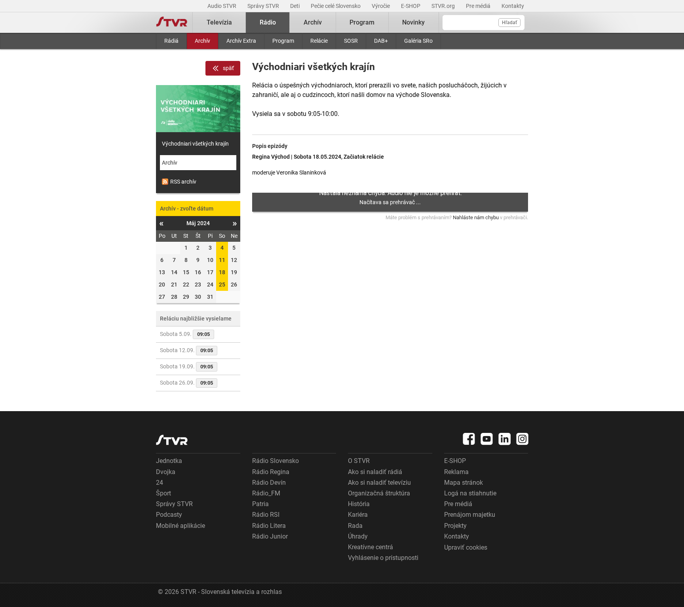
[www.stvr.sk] (172, 439)
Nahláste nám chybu (476, 217)
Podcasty (169, 514)
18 (222, 272)
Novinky (413, 22)
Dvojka (165, 472)
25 (222, 284)
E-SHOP (411, 6)
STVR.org (443, 6)
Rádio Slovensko (275, 461)
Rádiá (171, 41)
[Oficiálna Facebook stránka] (469, 439)
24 (159, 482)
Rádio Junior (270, 536)
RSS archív (183, 181)
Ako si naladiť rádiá (375, 472)
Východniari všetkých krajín (195, 143)
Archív (202, 41)
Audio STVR (222, 6)
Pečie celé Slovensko (336, 6)
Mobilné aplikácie (180, 525)
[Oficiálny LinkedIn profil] (505, 439)
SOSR (351, 41)
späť (228, 68)
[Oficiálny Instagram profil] (522, 439)
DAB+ (381, 41)
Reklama (456, 472)
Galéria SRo (418, 41)
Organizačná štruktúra (379, 493)
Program (283, 41)
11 (222, 260)
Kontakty (513, 6)
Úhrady (358, 536)
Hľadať (509, 22)
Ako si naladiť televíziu (379, 482)
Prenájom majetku (469, 514)
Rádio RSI (265, 514)
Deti (295, 6)
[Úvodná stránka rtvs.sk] (172, 22)
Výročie (381, 6)
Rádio (268, 22)
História (359, 504)
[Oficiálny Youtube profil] (487, 439)
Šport (163, 493)
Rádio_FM (266, 493)
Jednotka (169, 461)
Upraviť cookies (465, 547)
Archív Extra (241, 41)
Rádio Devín (269, 482)
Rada (355, 525)
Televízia (219, 22)
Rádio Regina (270, 472)
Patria (260, 504)
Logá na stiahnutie (470, 493)
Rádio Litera (269, 525)
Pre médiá (479, 6)
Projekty (455, 525)
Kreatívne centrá (370, 547)
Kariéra (358, 514)
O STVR (359, 461)
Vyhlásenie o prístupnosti (383, 557)
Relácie (319, 41)
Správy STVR (263, 6)
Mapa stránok (463, 482)
